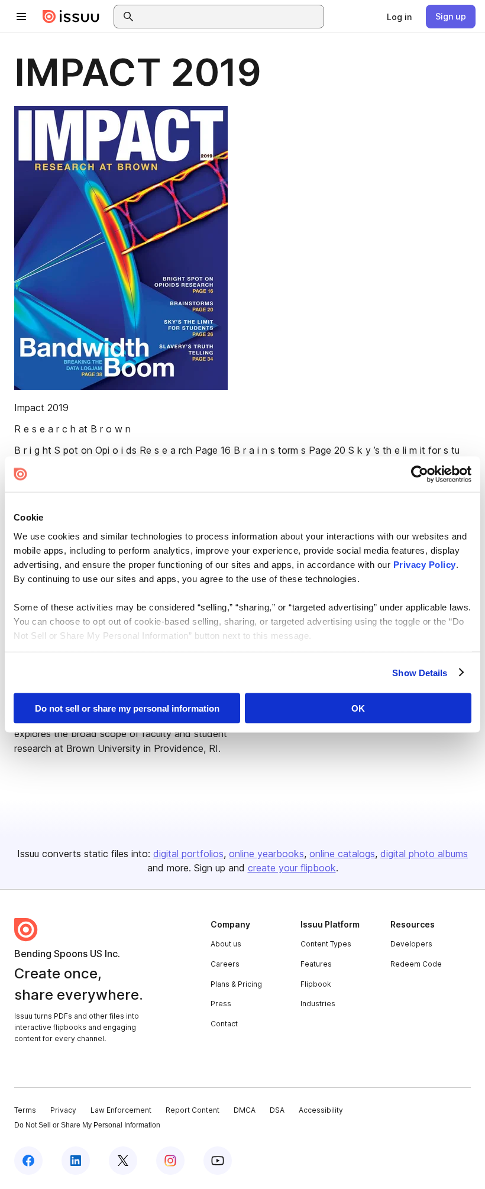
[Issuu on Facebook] (28, 1160)
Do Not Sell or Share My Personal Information (87, 1125)
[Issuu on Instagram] (170, 1160)
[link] (399, 16)
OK (358, 708)
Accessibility (321, 1110)
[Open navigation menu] (21, 16)
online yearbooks (266, 854)
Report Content (192, 1110)
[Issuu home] (71, 16)
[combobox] (229, 16)
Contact (224, 1023)
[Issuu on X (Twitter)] (123, 1160)
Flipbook (315, 984)
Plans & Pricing (236, 984)
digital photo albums (424, 854)
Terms (25, 1110)
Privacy (63, 1110)
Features (316, 963)
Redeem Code (416, 963)
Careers (225, 963)
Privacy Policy (424, 564)
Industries (317, 1003)
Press (221, 1003)
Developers (411, 943)
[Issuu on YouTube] (217, 1160)
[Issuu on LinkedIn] (76, 1160)
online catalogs (342, 854)
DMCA (245, 1110)
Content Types (325, 943)
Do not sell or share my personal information (127, 708)
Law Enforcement (120, 1110)
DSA (277, 1110)
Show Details (419, 672)
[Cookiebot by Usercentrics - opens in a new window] (419, 474)
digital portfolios (188, 854)
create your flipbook (292, 868)
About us (226, 943)
